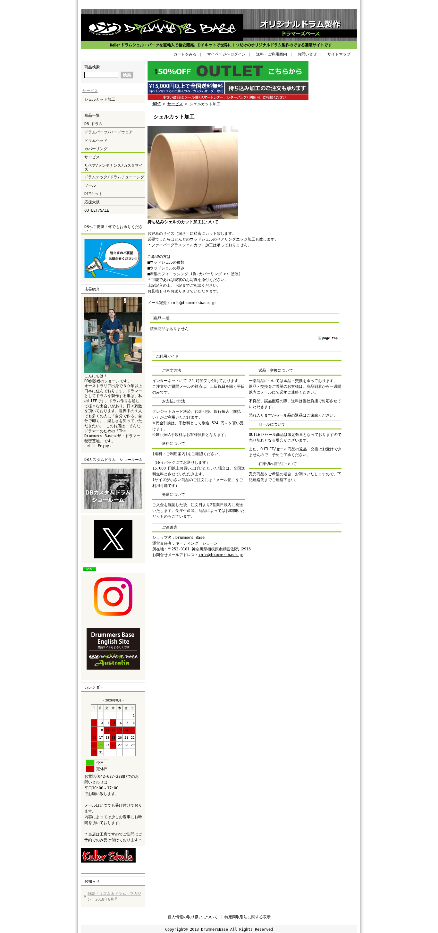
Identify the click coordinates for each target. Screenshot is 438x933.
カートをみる (185, 54)
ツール (90, 185)
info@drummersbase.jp (220, 555)
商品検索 (92, 67)
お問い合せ (307, 54)
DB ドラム (93, 124)
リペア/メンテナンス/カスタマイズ (113, 167)
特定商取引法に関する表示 (247, 917)
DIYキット (93, 193)
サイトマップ (338, 54)
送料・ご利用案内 (271, 54)
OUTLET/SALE (96, 210)
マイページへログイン (226, 54)
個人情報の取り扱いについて (193, 917)
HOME (156, 104)
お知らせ (92, 881)
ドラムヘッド (95, 140)
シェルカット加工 (99, 99)
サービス (90, 91)
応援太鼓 (92, 202)
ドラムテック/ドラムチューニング (114, 177)
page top (330, 338)
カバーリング (95, 149)
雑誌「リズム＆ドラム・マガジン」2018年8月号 (114, 896)
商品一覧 (92, 115)
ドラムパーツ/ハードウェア (108, 132)
